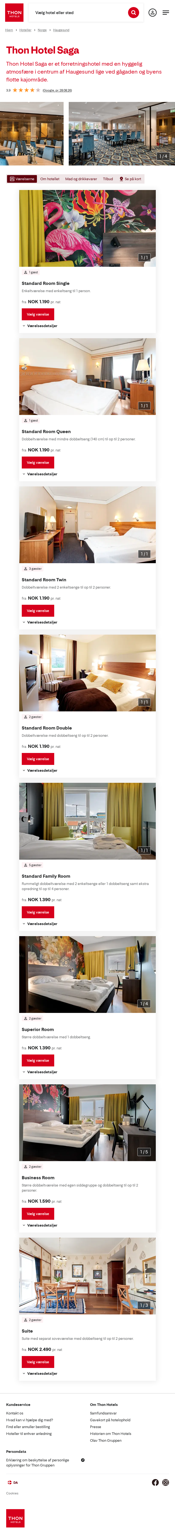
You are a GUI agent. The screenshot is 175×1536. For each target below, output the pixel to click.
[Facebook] (155, 1482)
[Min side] (153, 13)
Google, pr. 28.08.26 (57, 90)
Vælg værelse (38, 314)
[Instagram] (165, 1482)
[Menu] (166, 13)
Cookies (12, 1493)
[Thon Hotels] (14, 12)
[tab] (21, 179)
